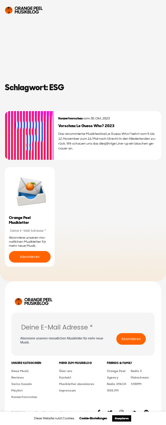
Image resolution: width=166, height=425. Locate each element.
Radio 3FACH (116, 384)
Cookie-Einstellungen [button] (93, 418)
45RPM (136, 384)
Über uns (65, 371)
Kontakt (65, 377)
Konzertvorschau (70, 118)
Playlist (16, 390)
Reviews (17, 377)
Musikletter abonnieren (76, 384)
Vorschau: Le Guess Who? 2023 (86, 125)
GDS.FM (112, 390)
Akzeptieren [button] (122, 418)
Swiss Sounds (21, 384)
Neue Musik (20, 371)
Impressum (67, 390)
